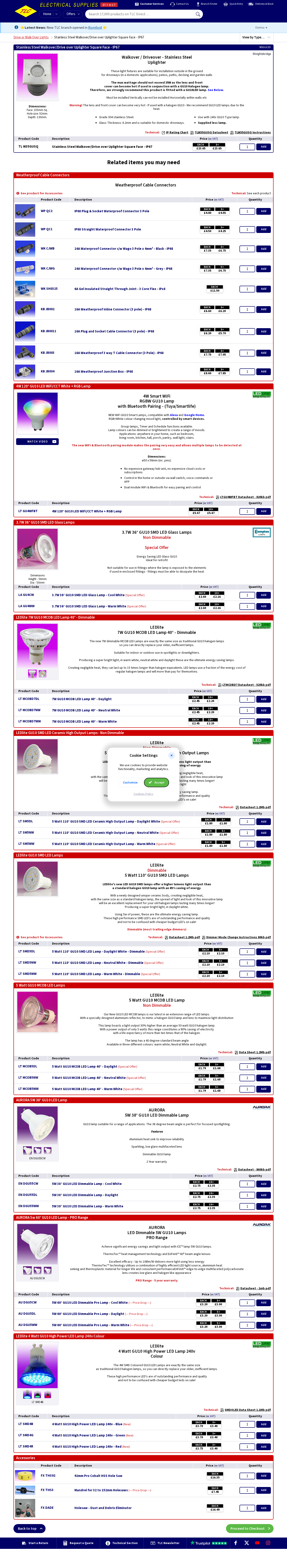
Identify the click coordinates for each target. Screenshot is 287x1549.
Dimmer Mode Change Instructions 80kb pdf (238, 937)
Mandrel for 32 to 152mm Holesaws (101, 1490)
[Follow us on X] (246, 1543)
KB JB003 (47, 352)
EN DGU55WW (28, 1206)
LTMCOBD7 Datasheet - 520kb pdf (246, 685)
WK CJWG (48, 268)
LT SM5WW (26, 843)
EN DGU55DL (27, 1195)
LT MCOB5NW (28, 1077)
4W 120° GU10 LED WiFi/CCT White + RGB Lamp (87, 511)
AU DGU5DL (27, 1313)
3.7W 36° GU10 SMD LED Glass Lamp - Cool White (88, 595)
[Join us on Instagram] (268, 1543)
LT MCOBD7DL (28, 699)
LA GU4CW (26, 595)
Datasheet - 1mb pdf (255, 1288)
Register (223, 16)
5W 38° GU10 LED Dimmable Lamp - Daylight (85, 1195)
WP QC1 (46, 229)
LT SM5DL (25, 821)
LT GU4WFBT (28, 511)
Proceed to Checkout (247, 1528)
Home (47, 14)
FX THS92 (48, 1475)
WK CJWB (47, 248)
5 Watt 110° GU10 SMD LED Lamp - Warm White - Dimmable (96, 974)
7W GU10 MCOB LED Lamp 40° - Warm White (84, 722)
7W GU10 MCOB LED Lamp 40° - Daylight (82, 699)
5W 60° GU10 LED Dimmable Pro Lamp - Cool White (90, 1303)
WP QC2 (46, 211)
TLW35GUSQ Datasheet (211, 132)
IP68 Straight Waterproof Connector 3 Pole (107, 230)
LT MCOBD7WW (29, 721)
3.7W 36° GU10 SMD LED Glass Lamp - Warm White (89, 606)
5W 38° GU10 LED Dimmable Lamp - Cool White (87, 1184)
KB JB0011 (48, 331)
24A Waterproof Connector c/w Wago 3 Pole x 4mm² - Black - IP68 (123, 249)
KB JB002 (47, 309)
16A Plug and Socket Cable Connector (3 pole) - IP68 (114, 332)
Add (263, 146)
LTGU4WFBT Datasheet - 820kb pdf (245, 497)
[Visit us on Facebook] (235, 1543)
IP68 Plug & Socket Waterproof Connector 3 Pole (111, 211)
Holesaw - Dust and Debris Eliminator (103, 1508)
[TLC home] (25, 11)
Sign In (226, 12)
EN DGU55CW (28, 1183)
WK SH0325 (49, 288)
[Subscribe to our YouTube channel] (257, 1543)
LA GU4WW (26, 606)
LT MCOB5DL (27, 1066)
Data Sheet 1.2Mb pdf (255, 1052)
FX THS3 (47, 1490)
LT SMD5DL (26, 951)
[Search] (198, 14)
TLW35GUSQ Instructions (253, 132)
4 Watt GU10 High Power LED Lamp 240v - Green (88, 1436)
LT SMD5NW (27, 962)
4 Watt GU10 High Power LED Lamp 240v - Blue (87, 1424)
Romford (95, 27)
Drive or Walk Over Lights (31, 37)
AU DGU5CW (27, 1302)
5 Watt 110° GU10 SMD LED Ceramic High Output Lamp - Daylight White (106, 822)
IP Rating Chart (177, 132)
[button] (171, 755)
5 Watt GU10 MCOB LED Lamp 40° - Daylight (84, 1067)
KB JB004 (47, 371)
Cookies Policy (143, 794)
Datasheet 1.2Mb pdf (255, 807)
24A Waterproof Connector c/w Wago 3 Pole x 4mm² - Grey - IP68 (123, 269)
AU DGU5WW (27, 1325)
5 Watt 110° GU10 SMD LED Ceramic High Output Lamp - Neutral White (105, 833)
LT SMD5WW (27, 973)
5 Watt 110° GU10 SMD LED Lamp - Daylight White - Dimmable (98, 952)
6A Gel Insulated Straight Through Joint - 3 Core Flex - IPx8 (119, 289)
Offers (71, 14)
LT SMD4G (25, 1435)
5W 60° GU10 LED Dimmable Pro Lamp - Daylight (88, 1314)
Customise (130, 782)
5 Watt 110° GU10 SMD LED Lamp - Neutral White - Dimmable (98, 963)
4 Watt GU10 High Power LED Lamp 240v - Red (87, 1447)
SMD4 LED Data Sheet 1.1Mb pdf (248, 1410)
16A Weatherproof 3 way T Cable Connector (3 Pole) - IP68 (119, 353)
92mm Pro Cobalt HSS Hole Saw (98, 1476)
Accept (159, 782)
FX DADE (47, 1507)
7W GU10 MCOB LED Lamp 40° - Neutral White (86, 710)
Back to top (27, 1528)
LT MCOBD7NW (29, 710)
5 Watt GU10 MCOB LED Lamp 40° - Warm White (87, 1089)
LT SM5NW (26, 832)
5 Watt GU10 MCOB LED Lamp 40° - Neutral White (89, 1078)
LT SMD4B (25, 1424)
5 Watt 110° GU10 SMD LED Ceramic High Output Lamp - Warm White (103, 844)
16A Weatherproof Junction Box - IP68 (103, 372)
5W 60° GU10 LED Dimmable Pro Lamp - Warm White (90, 1325)
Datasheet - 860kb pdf (254, 1169)
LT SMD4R (25, 1446)
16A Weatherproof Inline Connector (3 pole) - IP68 (112, 310)
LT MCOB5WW (28, 1089)
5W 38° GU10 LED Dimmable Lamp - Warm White (87, 1206)
